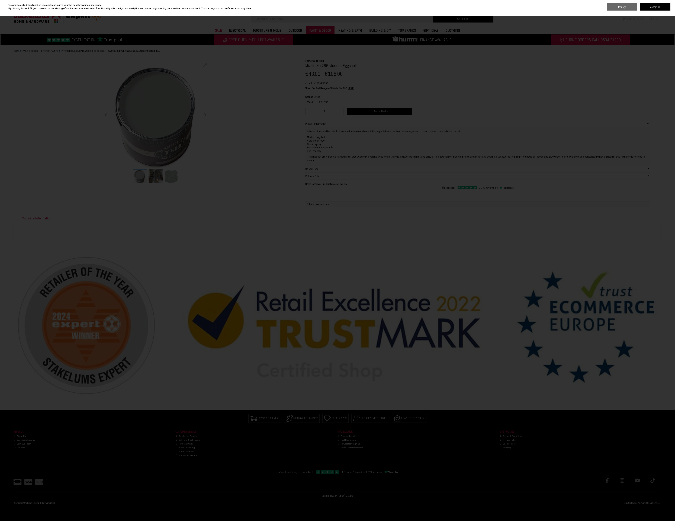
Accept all (655, 7)
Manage (622, 7)
